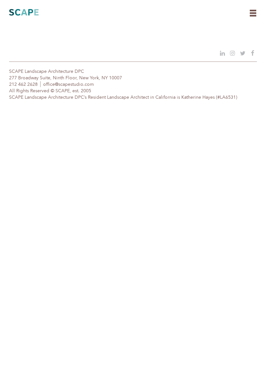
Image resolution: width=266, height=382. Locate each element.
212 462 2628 (23, 84)
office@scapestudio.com (68, 84)
